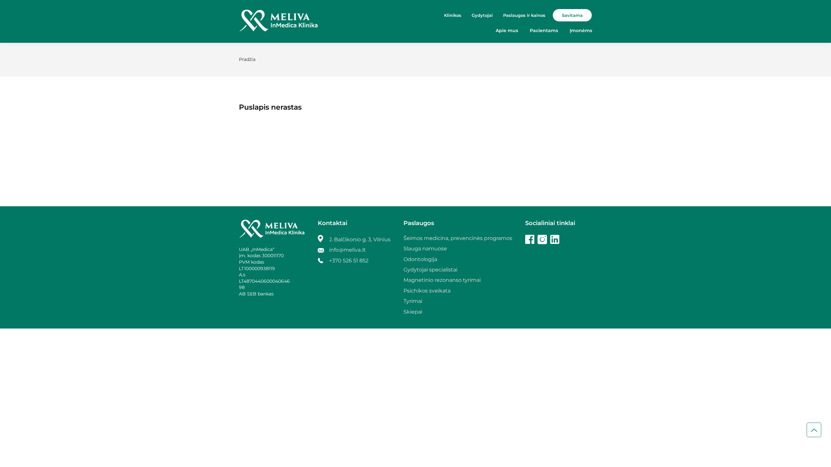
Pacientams (544, 30)
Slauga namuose (425, 248)
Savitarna (572, 15)
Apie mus (507, 30)
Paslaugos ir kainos (524, 15)
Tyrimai (412, 301)
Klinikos (452, 15)
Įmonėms (581, 30)
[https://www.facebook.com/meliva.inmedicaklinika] (529, 240)
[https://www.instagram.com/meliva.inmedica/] (542, 240)
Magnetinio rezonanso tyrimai (442, 280)
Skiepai (412, 312)
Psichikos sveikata (427, 291)
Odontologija (420, 259)
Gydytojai (482, 15)
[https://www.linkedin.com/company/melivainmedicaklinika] (554, 240)
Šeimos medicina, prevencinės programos (457, 238)
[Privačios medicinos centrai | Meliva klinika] (278, 21)
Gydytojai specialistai (430, 270)
